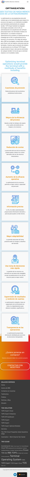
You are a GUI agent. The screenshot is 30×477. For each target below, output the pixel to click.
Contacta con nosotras (8, 391)
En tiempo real (20, 453)
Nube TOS (3, 465)
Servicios (4, 429)
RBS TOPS (12, 453)
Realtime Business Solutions (12, 1)
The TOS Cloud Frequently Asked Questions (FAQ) (14, 433)
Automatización (5, 446)
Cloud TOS (4, 448)
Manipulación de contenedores (15, 448)
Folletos (3, 397)
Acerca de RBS (5, 388)
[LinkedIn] (15, 474)
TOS (24, 463)
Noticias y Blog (5, 400)
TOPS (23, 460)
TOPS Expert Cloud (7, 411)
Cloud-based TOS (17, 446)
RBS (6, 453)
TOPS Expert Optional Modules (10, 426)
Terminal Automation (5, 456)
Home (3, 385)
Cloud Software (24, 446)
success (26, 453)
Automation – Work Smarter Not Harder (13, 437)
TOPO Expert (5, 420)
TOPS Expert (5, 463)
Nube (12, 446)
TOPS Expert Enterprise (8, 414)
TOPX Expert (5, 423)
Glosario (3, 403)
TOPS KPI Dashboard (7, 417)
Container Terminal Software (16, 450)
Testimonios (5, 394)
